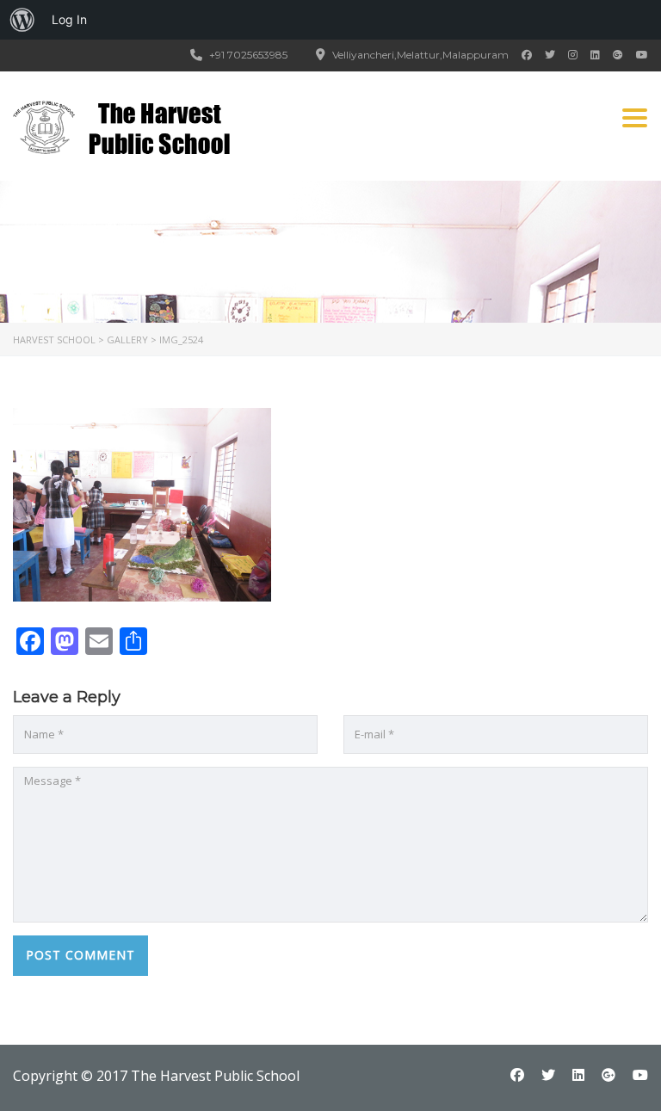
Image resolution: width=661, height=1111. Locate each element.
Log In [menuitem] (69, 19)
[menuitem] (22, 20)
